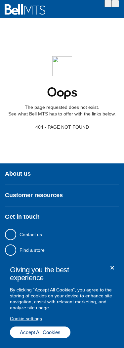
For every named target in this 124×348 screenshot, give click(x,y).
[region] (62, 302)
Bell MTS (24, 9)
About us (18, 174)
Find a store (32, 250)
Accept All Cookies (40, 332)
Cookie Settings (26, 318)
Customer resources (34, 195)
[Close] (112, 268)
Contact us (31, 234)
